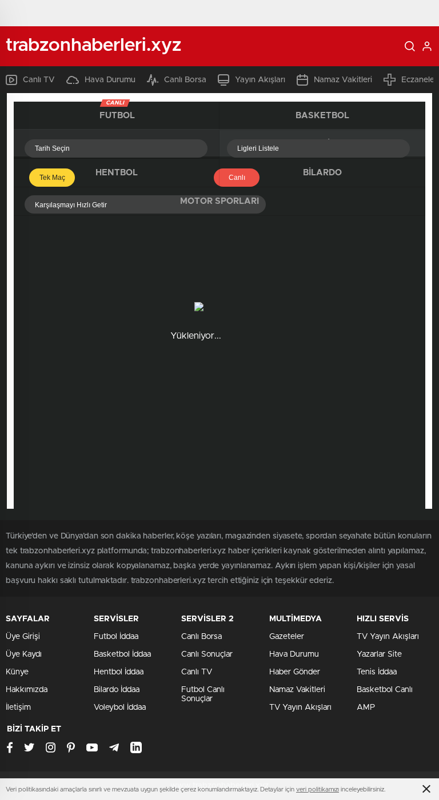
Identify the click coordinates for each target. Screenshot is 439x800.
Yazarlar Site (379, 654)
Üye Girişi (23, 637)
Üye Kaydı (24, 654)
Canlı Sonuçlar (207, 654)
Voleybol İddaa (120, 707)
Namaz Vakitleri (343, 80)
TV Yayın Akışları (300, 707)
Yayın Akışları (260, 80)
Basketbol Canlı (385, 690)
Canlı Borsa (185, 80)
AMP (366, 707)
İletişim (18, 707)
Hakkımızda (26, 690)
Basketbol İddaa (122, 654)
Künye (17, 672)
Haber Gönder (294, 672)
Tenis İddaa (377, 672)
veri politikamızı (317, 789)
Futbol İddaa (116, 637)
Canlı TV (39, 80)
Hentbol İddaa (118, 672)
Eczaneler (419, 80)
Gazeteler (286, 637)
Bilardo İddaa (116, 690)
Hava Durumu (110, 80)
